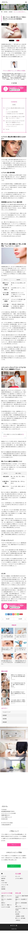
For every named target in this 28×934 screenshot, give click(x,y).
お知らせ (3, 886)
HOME (2, 873)
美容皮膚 (5, 722)
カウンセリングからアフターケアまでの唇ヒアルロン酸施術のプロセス (15, 121)
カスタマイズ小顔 (6, 893)
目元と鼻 (18, 893)
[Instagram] (12, 83)
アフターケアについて (12, 126)
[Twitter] (14, 83)
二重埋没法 (17, 920)
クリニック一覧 (4, 884)
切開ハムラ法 (18, 906)
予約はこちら (14, 844)
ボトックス (17, 876)
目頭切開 (17, 914)
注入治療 (18, 873)
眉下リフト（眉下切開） (20, 918)
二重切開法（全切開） (20, 916)
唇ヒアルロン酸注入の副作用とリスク (15, 124)
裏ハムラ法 (17, 911)
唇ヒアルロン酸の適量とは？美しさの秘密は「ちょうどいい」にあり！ (15, 117)
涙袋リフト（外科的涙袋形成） (21, 903)
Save (21, 614)
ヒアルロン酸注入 (19, 878)
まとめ (7, 129)
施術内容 (3, 878)
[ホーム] (1, 11)
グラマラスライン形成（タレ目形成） (21, 909)
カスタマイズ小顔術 (5, 907)
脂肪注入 (3, 902)
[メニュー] (26, 2)
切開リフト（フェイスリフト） (6, 896)
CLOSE (14, 104)
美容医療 (5, 24)
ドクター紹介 (4, 882)
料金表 (2, 880)
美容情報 (5, 718)
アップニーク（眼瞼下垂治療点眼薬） (21, 896)
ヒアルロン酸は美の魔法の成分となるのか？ (15, 108)
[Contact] (14, 925)
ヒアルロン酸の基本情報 (12, 111)
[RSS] (16, 925)
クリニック (3, 876)
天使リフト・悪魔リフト (6, 904)
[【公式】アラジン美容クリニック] (4, 2)
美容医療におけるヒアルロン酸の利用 (15, 113)
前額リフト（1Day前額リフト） (21, 900)
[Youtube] (16, 83)
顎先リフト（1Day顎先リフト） (6, 900)
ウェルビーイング (6, 712)
